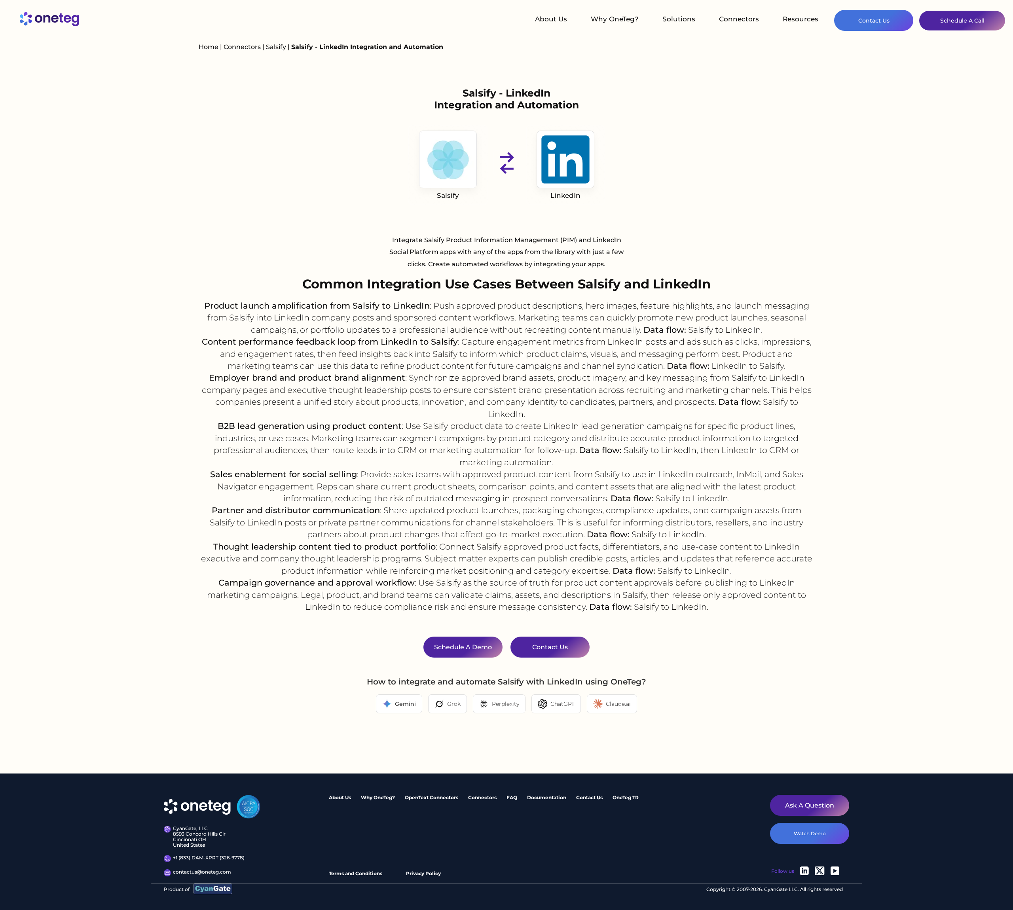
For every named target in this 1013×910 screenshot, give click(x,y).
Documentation (546, 797)
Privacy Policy (423, 873)
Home (208, 47)
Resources (800, 19)
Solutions (678, 19)
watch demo (810, 833)
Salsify (277, 47)
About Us (551, 19)
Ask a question (809, 805)
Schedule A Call (962, 20)
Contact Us (874, 20)
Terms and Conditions (355, 873)
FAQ (511, 797)
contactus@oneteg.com (202, 872)
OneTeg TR (626, 797)
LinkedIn (565, 195)
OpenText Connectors (431, 797)
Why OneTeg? (615, 19)
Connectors (739, 19)
